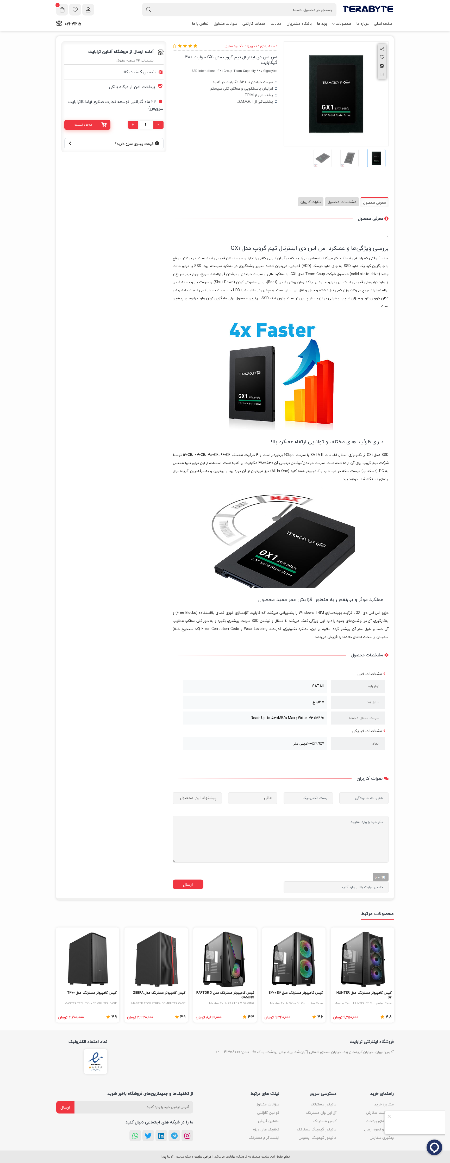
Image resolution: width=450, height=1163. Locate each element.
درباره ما (362, 23)
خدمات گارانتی (254, 23)
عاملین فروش (268, 1121)
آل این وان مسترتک (321, 1112)
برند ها (322, 23)
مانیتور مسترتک (323, 1104)
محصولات (343, 23)
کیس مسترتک (324, 1121)
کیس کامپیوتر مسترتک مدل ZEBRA (159, 992)
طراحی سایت (203, 1156)
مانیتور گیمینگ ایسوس (317, 1137)
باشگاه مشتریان (299, 23)
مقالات (276, 23)
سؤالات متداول (267, 1104)
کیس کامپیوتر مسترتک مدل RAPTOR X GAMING (225, 995)
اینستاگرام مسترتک (264, 1137)
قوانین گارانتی (268, 1112)
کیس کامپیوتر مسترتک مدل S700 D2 (295, 992)
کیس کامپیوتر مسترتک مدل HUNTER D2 (364, 995)
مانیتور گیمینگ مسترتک (316, 1129)
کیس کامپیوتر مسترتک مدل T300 (92, 992)
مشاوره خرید (384, 1104)
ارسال (65, 1107)
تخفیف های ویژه (266, 1129)
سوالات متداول (225, 23)
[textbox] (239, 9)
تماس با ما (200, 23)
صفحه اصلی (383, 23)
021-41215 (73, 24)
